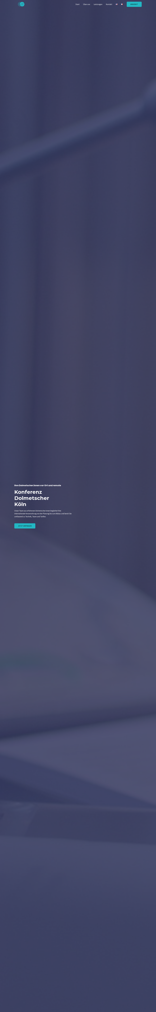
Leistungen (98, 4)
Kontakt (109, 4)
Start (77, 4)
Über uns (86, 4)
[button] (134, 4)
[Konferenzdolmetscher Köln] (21, 4)
